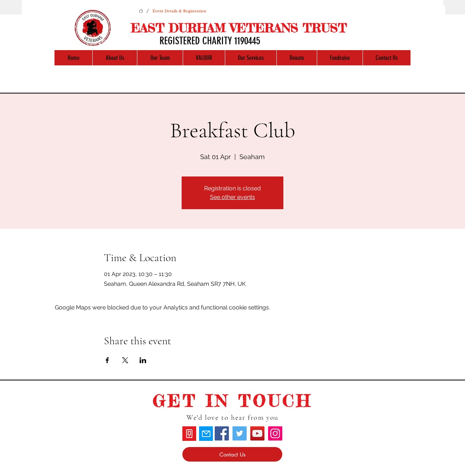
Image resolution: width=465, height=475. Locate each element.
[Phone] (189, 433)
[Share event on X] (125, 360)
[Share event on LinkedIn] (143, 360)
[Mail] (206, 433)
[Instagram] (275, 433)
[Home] (141, 10)
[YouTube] (257, 433)
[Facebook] (222, 433)
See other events (232, 197)
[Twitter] (239, 433)
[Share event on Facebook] (107, 360)
